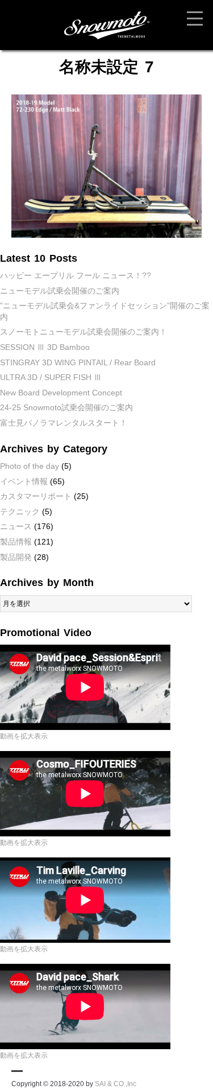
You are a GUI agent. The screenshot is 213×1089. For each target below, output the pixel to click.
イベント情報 (24, 481)
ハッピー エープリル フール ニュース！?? (75, 275)
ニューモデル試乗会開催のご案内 (59, 290)
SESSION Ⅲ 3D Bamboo (45, 347)
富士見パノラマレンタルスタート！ (63, 422)
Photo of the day (29, 466)
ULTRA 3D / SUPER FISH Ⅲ (51, 377)
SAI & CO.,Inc (115, 1084)
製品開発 (16, 557)
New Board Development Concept (61, 392)
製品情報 (16, 541)
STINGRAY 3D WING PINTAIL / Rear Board (78, 362)
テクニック (20, 511)
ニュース (16, 526)
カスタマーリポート (36, 496)
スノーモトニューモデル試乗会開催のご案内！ (83, 331)
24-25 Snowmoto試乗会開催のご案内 (66, 407)
